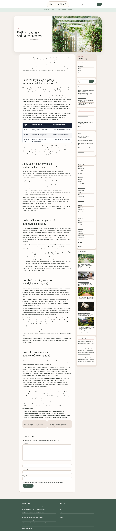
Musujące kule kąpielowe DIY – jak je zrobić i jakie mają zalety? (33, 509)
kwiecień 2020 (81, 226)
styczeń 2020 (80, 233)
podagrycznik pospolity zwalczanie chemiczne (86, 355)
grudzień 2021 (81, 183)
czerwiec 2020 (81, 222)
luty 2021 (80, 205)
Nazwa (24, 463)
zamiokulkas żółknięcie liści (85, 359)
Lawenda (27, 184)
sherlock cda (80, 357)
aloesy (33, 110)
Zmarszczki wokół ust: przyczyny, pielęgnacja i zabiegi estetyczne (84, 312)
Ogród (53, 9)
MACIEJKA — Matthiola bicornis (84, 119)
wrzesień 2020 (81, 216)
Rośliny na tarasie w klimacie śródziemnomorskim (83, 137)
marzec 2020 (80, 229)
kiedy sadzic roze (88, 348)
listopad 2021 (80, 185)
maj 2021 (80, 198)
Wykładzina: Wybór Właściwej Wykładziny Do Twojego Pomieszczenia (86, 281)
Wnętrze (64, 9)
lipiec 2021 (80, 194)
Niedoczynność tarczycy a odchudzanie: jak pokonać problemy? (33, 506)
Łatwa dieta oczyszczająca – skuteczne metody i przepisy (85, 148)
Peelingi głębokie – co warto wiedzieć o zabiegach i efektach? (33, 512)
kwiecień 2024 (81, 168)
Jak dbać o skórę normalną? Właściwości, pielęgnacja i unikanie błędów (35, 522)
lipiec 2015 (80, 244)
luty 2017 (80, 242)
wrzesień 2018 (81, 235)
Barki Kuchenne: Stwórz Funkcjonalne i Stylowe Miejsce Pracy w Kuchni (58, 424)
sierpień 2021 (80, 192)
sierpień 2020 (80, 218)
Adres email (25, 469)
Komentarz (25, 443)
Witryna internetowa (27, 475)
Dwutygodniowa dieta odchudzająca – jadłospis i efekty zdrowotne (34, 520)
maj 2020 (80, 224)
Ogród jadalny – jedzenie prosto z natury (85, 140)
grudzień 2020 (81, 209)
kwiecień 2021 (81, 201)
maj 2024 (80, 166)
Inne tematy (46, 9)
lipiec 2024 (80, 162)
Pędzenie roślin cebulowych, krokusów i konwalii (85, 144)
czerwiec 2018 (81, 237)
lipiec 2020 (80, 220)
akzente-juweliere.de (58, 4)
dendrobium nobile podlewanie (83, 341)
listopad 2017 (80, 239)
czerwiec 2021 (81, 196)
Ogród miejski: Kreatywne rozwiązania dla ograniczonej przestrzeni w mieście (46, 417)
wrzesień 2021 (81, 190)
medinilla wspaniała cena (86, 352)
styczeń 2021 (80, 207)
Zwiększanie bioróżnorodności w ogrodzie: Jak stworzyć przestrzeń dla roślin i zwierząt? (86, 328)
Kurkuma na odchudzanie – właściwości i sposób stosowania (85, 123)
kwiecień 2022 (81, 175)
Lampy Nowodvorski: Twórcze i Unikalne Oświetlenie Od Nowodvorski (33, 424)
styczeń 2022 (80, 181)
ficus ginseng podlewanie (86, 343)
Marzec (79, 126)
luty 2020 (80, 231)
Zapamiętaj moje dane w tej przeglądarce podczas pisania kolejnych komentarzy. (43, 482)
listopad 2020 (80, 211)
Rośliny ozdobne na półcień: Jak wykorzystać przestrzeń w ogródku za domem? (85, 265)
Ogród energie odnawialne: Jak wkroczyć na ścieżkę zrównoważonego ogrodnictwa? (47, 415)
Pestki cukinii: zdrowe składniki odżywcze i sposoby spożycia (33, 514)
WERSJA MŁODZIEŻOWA (83, 116)
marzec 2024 (80, 170)
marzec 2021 (80, 203)
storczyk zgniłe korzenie (87, 357)
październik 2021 (81, 188)
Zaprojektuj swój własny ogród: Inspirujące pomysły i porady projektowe (44, 411)
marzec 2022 (80, 177)
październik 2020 (81, 213)
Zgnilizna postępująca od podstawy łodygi (86, 297)
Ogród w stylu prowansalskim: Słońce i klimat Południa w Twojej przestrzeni (45, 413)
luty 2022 (80, 179)
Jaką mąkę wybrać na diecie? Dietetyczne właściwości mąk (32, 517)
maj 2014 (80, 246)
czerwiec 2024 (81, 164)
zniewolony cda (85, 361)
